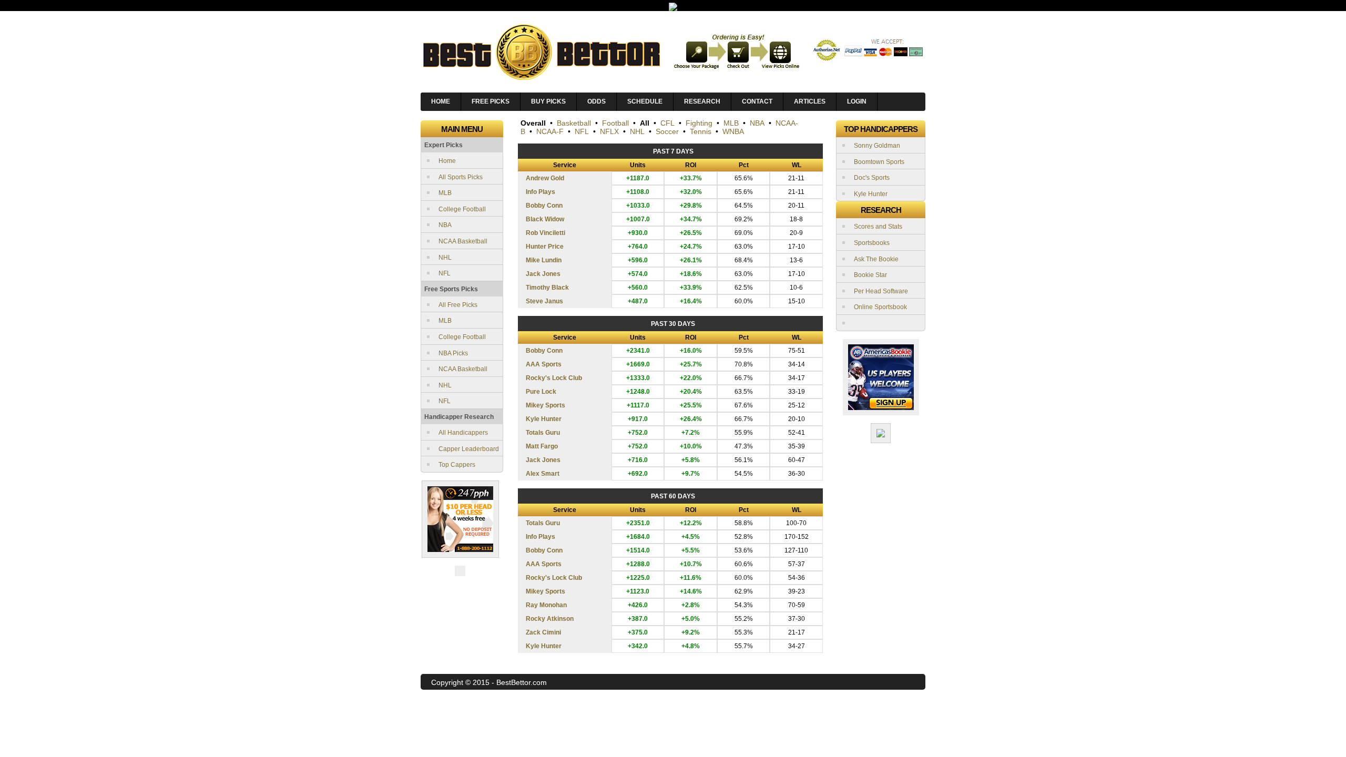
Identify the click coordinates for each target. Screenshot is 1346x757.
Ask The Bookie (876, 259)
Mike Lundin (544, 260)
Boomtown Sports (879, 162)
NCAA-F (550, 131)
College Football (462, 209)
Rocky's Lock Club (554, 378)
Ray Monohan (546, 605)
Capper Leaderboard (469, 449)
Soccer (667, 131)
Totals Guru (543, 432)
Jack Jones (543, 274)
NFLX (609, 131)
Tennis (700, 131)
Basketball (574, 123)
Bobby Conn (544, 205)
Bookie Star (870, 275)
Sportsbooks (872, 243)
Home (447, 161)
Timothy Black (547, 287)
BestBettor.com (521, 682)
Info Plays (540, 192)
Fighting (699, 123)
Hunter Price (545, 246)
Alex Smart (542, 473)
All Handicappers (463, 432)
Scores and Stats (878, 226)
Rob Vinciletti (545, 233)
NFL (445, 273)
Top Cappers (457, 464)
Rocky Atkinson (550, 618)
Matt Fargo (542, 446)
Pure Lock (541, 391)
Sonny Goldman (877, 145)
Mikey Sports (545, 405)
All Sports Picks (461, 177)
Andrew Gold (545, 178)
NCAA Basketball (463, 241)
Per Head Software (881, 291)
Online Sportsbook (880, 307)
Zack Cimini (543, 632)
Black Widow (545, 219)
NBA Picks (453, 353)
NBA (445, 225)
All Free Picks (458, 305)
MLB (445, 193)
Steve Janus (544, 301)
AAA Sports (544, 364)
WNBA (733, 131)
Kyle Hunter (544, 419)
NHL (445, 257)
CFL (667, 123)
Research (702, 101)
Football (615, 123)
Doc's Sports (872, 177)
